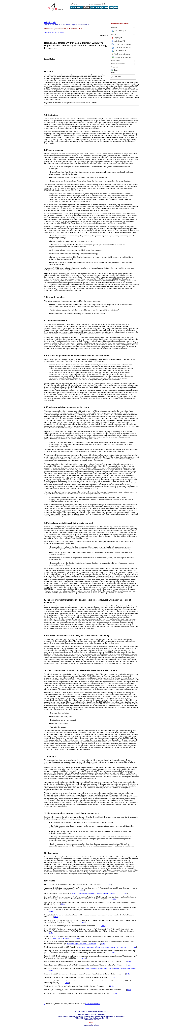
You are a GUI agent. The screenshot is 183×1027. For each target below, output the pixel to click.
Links (109, 884)
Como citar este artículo (123, 47)
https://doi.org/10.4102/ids (59, 938)
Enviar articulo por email (123, 57)
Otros (116, 70)
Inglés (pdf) (118, 38)
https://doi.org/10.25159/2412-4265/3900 (81, 944)
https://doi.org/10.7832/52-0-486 (53, 32)
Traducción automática (122, 54)
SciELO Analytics (120, 31)
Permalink (117, 77)
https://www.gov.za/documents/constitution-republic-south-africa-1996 (110, 968)
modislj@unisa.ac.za (92, 1004)
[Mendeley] (112, 70)
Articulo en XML (120, 41)
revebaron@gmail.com (91, 1025)
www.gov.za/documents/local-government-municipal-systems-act (102, 947)
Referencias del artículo (123, 44)
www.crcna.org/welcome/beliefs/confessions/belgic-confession (94, 893)
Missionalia (50, 22)
